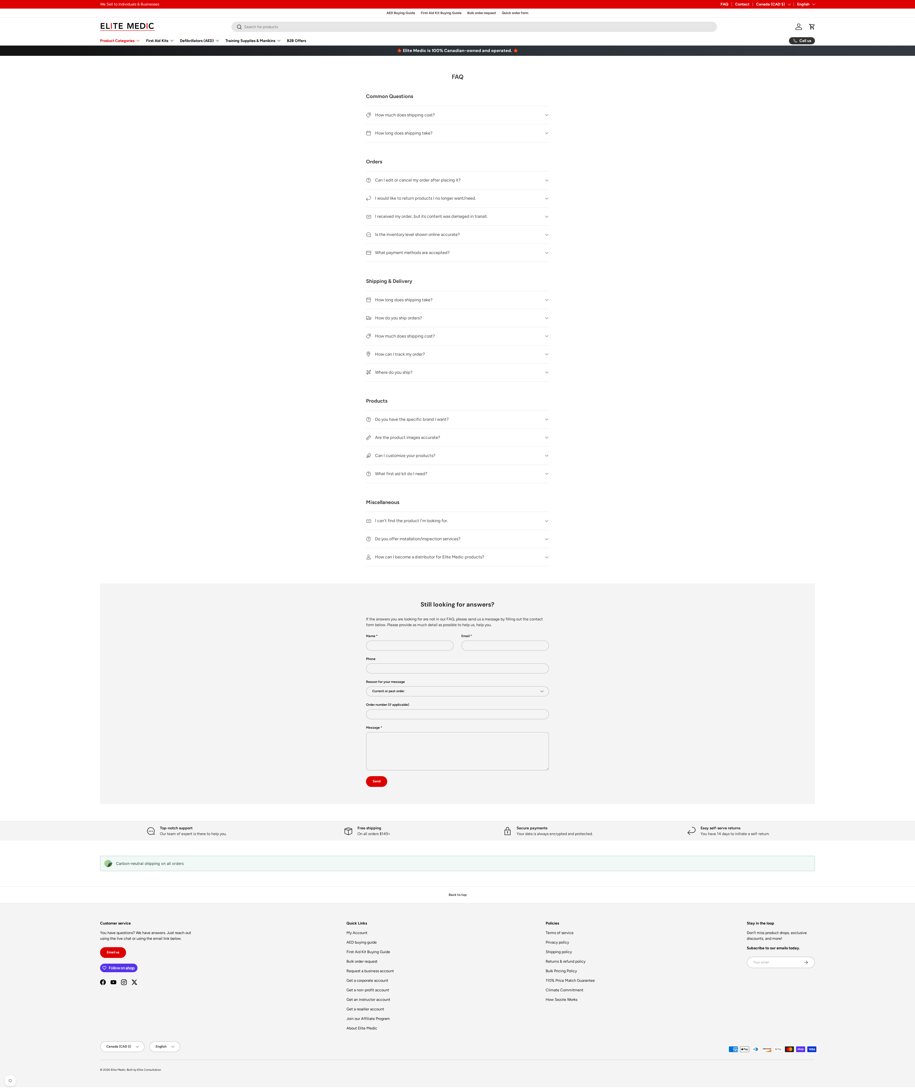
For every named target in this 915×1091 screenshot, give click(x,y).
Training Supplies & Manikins (250, 40)
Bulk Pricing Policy (561, 971)
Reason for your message (385, 682)
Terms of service (560, 932)
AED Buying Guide (400, 13)
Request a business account (370, 971)
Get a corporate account (367, 980)
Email (465, 636)
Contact (742, 4)
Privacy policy (557, 942)
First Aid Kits (157, 40)
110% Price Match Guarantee (570, 980)
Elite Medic (118, 1069)
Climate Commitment (564, 990)
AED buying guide (361, 942)
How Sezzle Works (561, 999)
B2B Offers (296, 40)
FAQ (724, 4)
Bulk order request (481, 13)
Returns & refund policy (565, 961)
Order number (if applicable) (387, 705)
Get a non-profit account (367, 990)
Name (370, 636)
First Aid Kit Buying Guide (441, 13)
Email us (113, 952)
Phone (371, 659)
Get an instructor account (368, 999)
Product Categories (117, 40)
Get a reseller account (365, 1009)
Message (373, 728)
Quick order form (515, 13)
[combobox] (474, 27)
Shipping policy (559, 952)
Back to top (458, 895)
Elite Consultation (149, 1069)
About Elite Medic (361, 1028)
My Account (356, 932)
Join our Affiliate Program (368, 1018)
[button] (812, 26)
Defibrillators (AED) (197, 40)
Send (377, 781)
